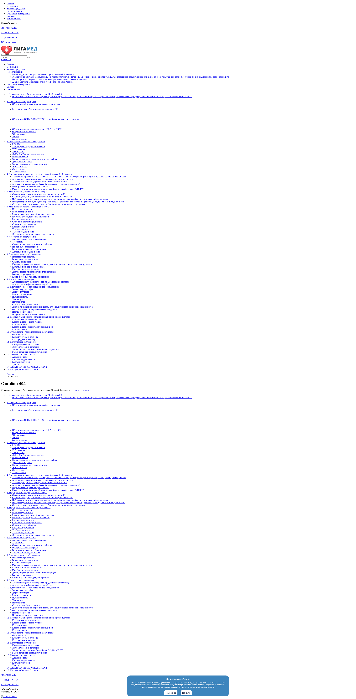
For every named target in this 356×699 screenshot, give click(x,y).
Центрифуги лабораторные (25, 247)
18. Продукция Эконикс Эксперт (22, 369)
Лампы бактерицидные (19, 137)
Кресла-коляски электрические (27, 322)
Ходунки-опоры (20, 357)
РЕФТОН (16, 144)
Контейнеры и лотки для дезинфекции (30, 277)
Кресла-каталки (19, 324)
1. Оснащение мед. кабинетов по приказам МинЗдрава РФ (34, 94)
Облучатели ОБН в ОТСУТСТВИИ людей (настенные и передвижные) (46, 119)
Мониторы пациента (22, 294)
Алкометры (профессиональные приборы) (32, 284)
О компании (12, 6)
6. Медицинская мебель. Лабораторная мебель (28, 207)
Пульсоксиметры (20, 297)
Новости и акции (15, 11)
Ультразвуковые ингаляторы (25, 347)
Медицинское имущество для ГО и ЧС (30, 186)
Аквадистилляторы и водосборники (29, 239)
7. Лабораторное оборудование (21, 237)
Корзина (6, 59)
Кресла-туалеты (19, 329)
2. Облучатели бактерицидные (21, 101)
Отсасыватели (19, 334)
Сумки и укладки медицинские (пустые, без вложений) (38, 194)
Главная (10, 3)
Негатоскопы (18, 302)
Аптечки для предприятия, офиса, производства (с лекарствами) (42, 179)
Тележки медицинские (23, 232)
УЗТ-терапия (18, 151)
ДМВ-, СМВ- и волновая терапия (28, 154)
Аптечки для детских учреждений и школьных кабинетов (39, 181)
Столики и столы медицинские (27, 222)
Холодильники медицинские (26, 252)
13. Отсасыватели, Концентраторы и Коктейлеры (30, 332)
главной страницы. (81, 390)
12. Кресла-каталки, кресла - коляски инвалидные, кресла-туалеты (38, 317)
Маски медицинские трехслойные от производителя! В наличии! (43, 74)
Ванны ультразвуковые (23, 274)
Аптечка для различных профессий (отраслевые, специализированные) (46, 184)
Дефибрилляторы (20, 292)
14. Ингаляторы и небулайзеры (21, 342)
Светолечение (19, 169)
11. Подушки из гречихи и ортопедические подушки (32, 309)
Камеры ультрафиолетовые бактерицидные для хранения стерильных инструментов (52, 264)
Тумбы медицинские (22, 229)
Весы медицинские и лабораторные (29, 249)
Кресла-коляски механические (26, 319)
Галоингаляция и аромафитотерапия (29, 352)
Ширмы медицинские (22, 212)
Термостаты (18, 242)
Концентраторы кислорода (25, 337)
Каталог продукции (16, 8)
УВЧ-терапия (18, 149)
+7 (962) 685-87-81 (9, 37)
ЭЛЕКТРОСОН (19, 166)
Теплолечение (19, 171)
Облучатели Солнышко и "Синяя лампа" (24, 132)
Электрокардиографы (22, 289)
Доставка (11, 16)
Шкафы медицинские (22, 209)
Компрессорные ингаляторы (25, 344)
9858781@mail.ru (9, 28)
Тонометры (17, 299)
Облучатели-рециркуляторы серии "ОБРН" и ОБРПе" (38, 129)
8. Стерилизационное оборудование (24, 254)
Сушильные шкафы (21, 262)
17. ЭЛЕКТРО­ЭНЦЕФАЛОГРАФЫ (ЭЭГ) (27, 367)
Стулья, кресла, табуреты (24, 224)
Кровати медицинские (23, 227)
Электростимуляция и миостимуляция (30, 164)
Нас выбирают (14, 18)
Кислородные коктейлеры (24, 339)
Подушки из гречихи (22, 312)
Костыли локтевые (21, 362)
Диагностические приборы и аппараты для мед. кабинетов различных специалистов (52, 307)
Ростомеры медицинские (24, 219)
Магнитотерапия (20, 156)
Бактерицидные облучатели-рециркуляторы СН (35, 109)
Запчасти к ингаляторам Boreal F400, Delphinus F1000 (37, 349)
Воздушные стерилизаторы (25, 259)
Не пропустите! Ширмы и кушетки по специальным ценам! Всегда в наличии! (49, 79)
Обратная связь (8, 42)
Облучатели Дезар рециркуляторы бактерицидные (36, 104)
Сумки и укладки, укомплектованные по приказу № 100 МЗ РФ (42, 197)
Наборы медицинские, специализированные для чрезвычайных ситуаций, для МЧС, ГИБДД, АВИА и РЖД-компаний (68, 202)
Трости (15, 364)
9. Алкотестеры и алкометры (20, 279)
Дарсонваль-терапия (22, 161)
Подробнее (171, 693)
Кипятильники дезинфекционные (28, 267)
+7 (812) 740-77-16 (9, 32)
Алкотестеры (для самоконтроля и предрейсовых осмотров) (40, 282)
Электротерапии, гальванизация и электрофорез (35, 159)
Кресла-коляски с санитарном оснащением (32, 327)
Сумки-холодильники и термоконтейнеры (32, 244)
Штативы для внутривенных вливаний (31, 217)
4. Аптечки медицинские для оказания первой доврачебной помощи (39, 174)
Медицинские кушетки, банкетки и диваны (33, 214)
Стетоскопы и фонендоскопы (26, 304)
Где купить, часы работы (18, 13)
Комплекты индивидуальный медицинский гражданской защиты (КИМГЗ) (48, 189)
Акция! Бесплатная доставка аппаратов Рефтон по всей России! (42, 82)
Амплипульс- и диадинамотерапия (28, 146)
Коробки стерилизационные (25, 269)
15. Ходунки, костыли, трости (21, 354)
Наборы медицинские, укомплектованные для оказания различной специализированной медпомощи (60, 199)
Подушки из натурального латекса (28, 314)
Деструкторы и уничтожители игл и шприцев (34, 272)
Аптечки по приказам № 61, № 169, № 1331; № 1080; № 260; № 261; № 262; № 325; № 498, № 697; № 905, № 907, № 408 (69, 176)
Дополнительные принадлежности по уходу (33, 234)
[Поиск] (28, 57)
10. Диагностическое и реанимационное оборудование (33, 287)
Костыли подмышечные (23, 359)
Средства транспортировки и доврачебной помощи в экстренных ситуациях (48, 204)
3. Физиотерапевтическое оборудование (26, 141)
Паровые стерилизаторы (23, 257)
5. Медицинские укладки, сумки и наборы (27, 191)
